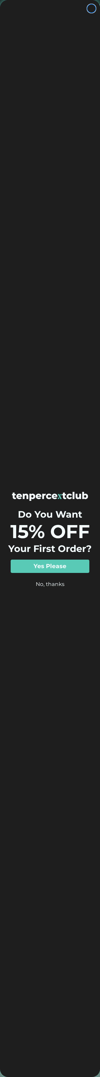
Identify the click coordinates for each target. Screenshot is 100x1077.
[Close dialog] (91, 8)
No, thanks (50, 584)
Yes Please (50, 566)
